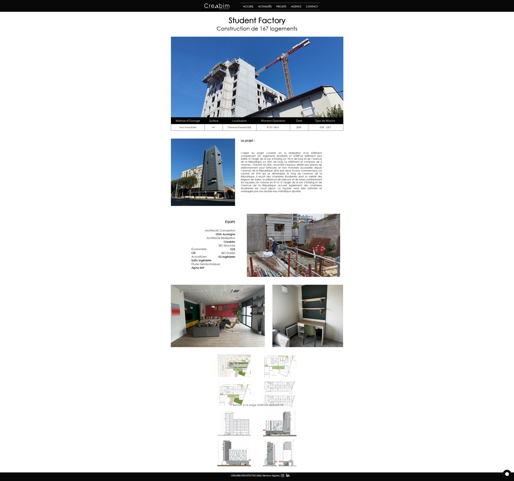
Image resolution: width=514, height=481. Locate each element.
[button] (218, 316)
